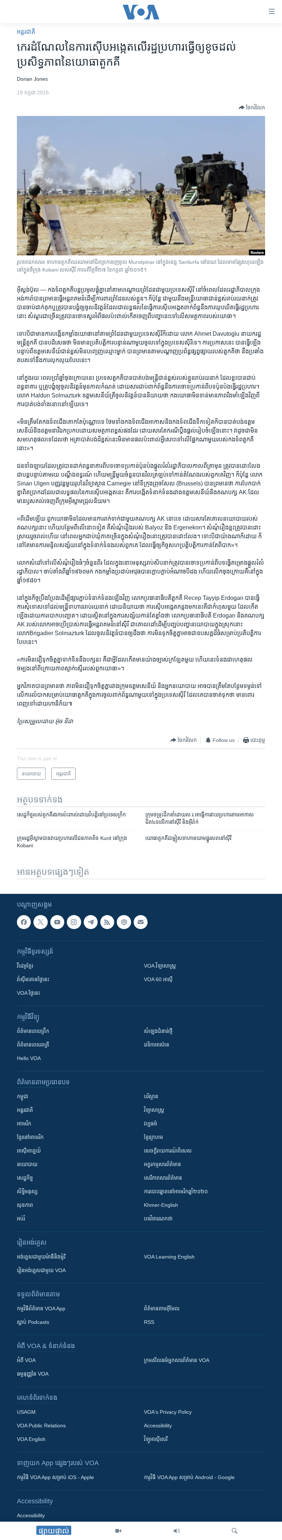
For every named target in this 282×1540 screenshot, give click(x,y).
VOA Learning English (169, 1257)
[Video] (118, 1531)
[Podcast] (124, 922)
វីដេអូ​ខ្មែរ (25, 966)
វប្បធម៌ (150, 1123)
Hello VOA (29, 1058)
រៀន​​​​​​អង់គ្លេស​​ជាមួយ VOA (41, 1270)
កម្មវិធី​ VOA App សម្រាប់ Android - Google (189, 1477)
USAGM (26, 1412)
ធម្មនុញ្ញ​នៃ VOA (32, 1374)
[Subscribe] (141, 922)
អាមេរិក (24, 1123)
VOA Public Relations (41, 1425)
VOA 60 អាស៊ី (158, 979)
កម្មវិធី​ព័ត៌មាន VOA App (41, 1308)
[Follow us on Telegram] (91, 922)
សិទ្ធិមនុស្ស (27, 1191)
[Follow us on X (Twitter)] (40, 922)
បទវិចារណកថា (158, 1219)
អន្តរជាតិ (26, 32)
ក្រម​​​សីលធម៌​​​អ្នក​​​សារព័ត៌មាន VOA (176, 1360)
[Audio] (177, 1531)
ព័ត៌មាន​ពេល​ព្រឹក (33, 1031)
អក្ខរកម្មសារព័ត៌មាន (162, 1164)
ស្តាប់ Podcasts (33, 1322)
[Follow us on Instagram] (74, 922)
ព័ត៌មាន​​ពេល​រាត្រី (33, 1045)
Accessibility (158, 1425)
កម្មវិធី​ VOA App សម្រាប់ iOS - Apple (55, 1477)
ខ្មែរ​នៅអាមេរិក (30, 1137)
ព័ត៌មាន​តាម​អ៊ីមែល (162, 1308)
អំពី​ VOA (26, 1360)
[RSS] (107, 922)
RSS (149, 1322)
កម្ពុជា (22, 1096)
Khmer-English (161, 1205)
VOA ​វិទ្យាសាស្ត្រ (160, 966)
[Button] (252, 107)
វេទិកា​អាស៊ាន (156, 1045)
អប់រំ (21, 1219)
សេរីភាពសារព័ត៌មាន (163, 1178)
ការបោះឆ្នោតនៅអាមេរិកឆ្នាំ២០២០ (176, 1191)
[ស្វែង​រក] (235, 1531)
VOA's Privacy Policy (168, 1412)
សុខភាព (25, 1205)
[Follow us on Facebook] (24, 922)
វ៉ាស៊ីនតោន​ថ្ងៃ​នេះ (33, 979)
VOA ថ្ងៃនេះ (28, 993)
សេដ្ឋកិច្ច (25, 1178)
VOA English (31, 1439)
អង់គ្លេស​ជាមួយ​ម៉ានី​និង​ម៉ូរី (41, 1257)
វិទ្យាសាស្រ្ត (154, 1110)
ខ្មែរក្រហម (153, 1137)
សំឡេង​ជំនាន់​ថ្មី (158, 1031)
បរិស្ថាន (151, 1096)
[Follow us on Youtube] (57, 922)
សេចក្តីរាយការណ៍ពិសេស (168, 1151)
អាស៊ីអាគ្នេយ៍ (29, 1151)
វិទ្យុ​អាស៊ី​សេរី (155, 1439)
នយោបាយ (27, 1164)
